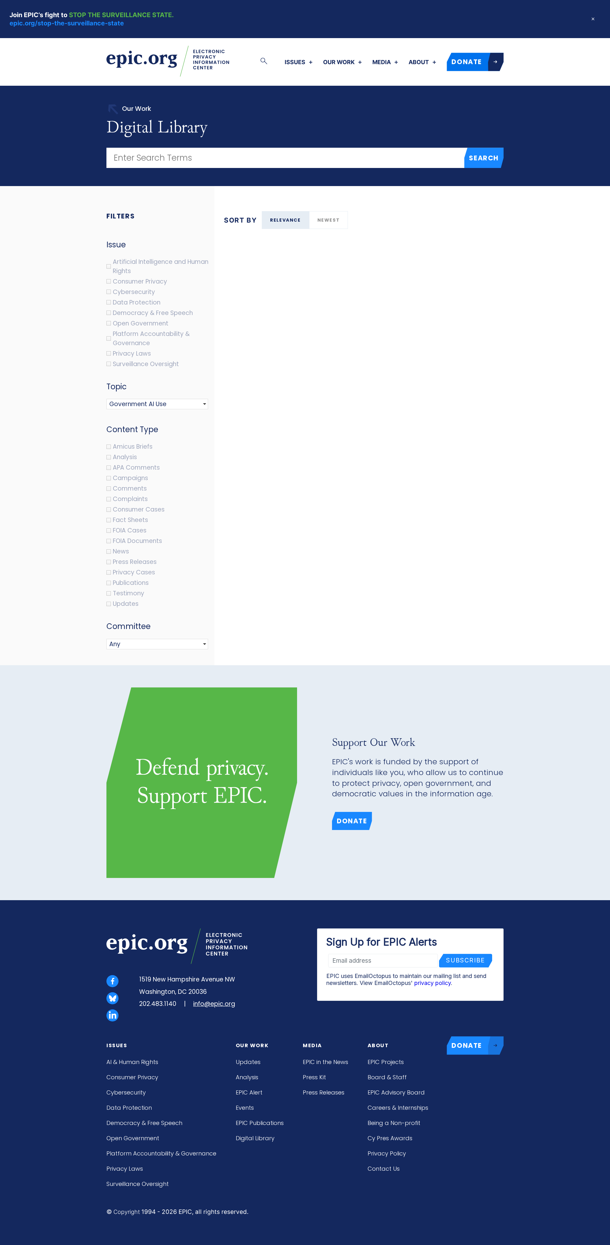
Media (381, 62)
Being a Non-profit (394, 1123)
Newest (328, 220)
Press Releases (323, 1092)
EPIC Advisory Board (396, 1092)
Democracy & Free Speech (144, 1123)
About (419, 62)
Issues (295, 62)
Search (484, 158)
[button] (141, 404)
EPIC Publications (260, 1123)
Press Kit (314, 1077)
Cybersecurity (126, 1092)
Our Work (339, 62)
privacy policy (432, 983)
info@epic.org (214, 1004)
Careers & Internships (398, 1108)
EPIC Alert (249, 1092)
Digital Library (255, 1138)
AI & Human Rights (132, 1062)
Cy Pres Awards (390, 1138)
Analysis (247, 1077)
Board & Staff (387, 1077)
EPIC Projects (386, 1062)
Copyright (126, 1211)
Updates (248, 1062)
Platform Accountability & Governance (161, 1153)
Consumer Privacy (132, 1077)
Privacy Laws (124, 1169)
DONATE (466, 61)
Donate (352, 821)
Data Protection (129, 1108)
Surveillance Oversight (137, 1184)
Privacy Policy (387, 1153)
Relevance (285, 220)
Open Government (132, 1138)
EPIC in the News (325, 1062)
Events (245, 1108)
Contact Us (384, 1169)
